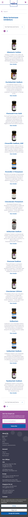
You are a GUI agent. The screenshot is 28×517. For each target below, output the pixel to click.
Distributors (5, 443)
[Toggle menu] (2, 2)
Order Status (5, 453)
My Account (5, 455)
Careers (4, 440)
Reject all (14, 510)
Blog (3, 441)
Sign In (4, 452)
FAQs (3, 438)
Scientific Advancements (8, 445)
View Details (13, 64)
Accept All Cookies (14, 513)
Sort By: (7, 27)
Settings (14, 505)
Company (4, 436)
